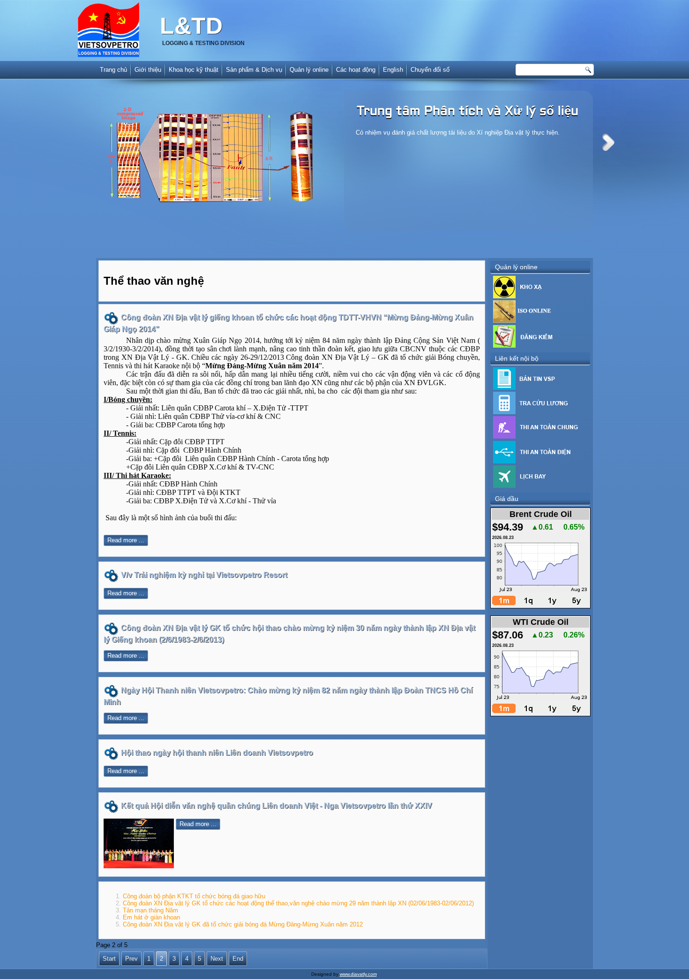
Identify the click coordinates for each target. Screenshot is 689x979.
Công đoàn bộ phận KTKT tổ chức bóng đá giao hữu (194, 896)
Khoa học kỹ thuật (193, 69)
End (237, 958)
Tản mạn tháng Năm (150, 910)
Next (608, 142)
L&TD (191, 26)
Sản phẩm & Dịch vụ (254, 69)
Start (109, 958)
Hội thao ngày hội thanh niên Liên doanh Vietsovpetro (217, 753)
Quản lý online (309, 69)
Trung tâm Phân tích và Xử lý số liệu (467, 111)
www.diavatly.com (358, 974)
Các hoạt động (355, 69)
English (393, 69)
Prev (131, 958)
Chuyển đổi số (430, 69)
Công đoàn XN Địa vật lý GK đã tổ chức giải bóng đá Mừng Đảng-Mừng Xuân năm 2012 (243, 924)
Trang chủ (113, 69)
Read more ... (125, 540)
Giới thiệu (148, 69)
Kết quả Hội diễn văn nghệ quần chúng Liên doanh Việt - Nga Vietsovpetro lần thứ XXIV (276, 806)
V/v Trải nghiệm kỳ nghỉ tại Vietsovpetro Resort (204, 575)
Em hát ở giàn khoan (151, 917)
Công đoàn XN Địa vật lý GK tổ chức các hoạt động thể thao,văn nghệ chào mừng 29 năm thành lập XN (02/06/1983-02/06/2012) (298, 903)
